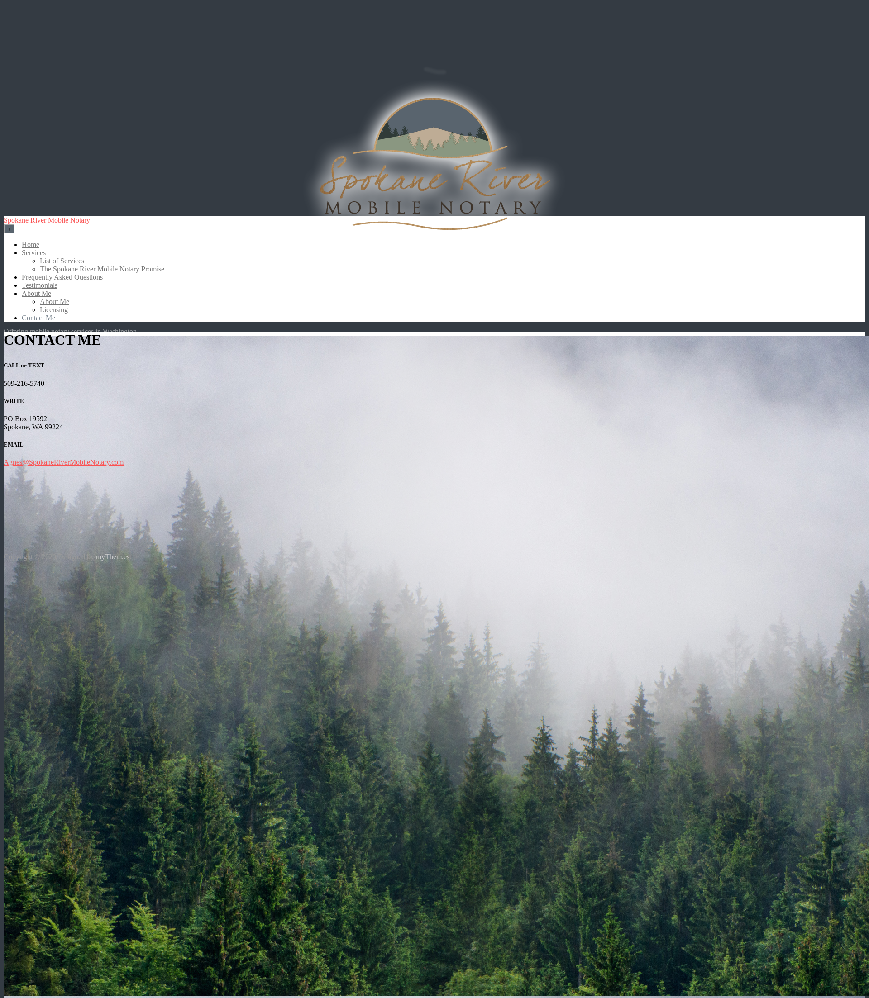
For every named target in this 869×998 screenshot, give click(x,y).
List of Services (62, 261)
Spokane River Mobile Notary (47, 220)
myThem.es (112, 557)
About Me (36, 293)
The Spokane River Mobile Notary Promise (102, 269)
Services (34, 253)
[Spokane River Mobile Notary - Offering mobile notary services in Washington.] (434, 166)
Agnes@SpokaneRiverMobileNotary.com (64, 462)
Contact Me (38, 318)
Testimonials (39, 285)
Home (30, 244)
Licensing (54, 310)
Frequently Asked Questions (62, 277)
